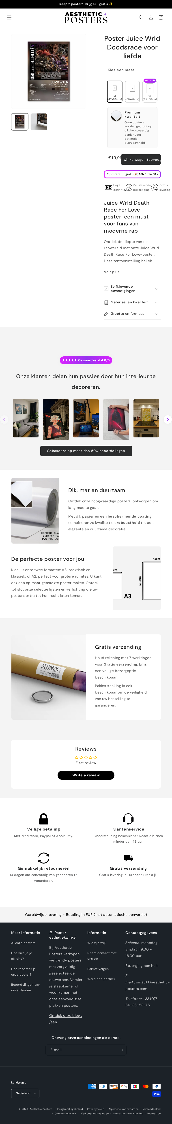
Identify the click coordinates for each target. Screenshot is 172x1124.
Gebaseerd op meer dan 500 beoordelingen (86, 451)
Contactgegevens (66, 1113)
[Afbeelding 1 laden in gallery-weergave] (19, 121)
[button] (9, 17)
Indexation (154, 1113)
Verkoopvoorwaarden (95, 1113)
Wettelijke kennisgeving (128, 1113)
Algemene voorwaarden (124, 1109)
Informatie (96, 932)
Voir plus (111, 272)
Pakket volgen (98, 969)
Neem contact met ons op (102, 956)
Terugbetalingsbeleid (70, 1109)
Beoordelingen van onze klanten (25, 987)
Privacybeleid (95, 1109)
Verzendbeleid (152, 1109)
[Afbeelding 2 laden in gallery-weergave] (38, 121)
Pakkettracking (108, 686)
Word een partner (101, 979)
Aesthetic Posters (41, 1109)
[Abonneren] (121, 1050)
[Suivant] (167, 419)
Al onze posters (23, 943)
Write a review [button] (86, 775)
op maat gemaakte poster (49, 582)
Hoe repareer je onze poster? (23, 971)
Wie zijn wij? (96, 943)
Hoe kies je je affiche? (21, 956)
